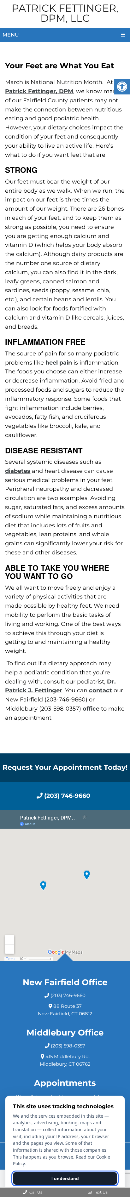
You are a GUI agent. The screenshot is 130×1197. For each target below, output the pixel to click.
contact (100, 690)
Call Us (35, 1192)
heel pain (58, 362)
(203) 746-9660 (66, 795)
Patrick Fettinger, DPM (39, 91)
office (91, 708)
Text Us (100, 1192)
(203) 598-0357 (68, 1046)
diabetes (17, 471)
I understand (65, 1178)
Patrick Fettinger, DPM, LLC (65, 13)
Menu (11, 35)
